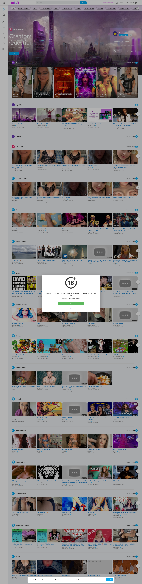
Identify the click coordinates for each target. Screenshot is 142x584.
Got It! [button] (110, 580)
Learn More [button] (81, 580)
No (71, 308)
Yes (71, 303)
